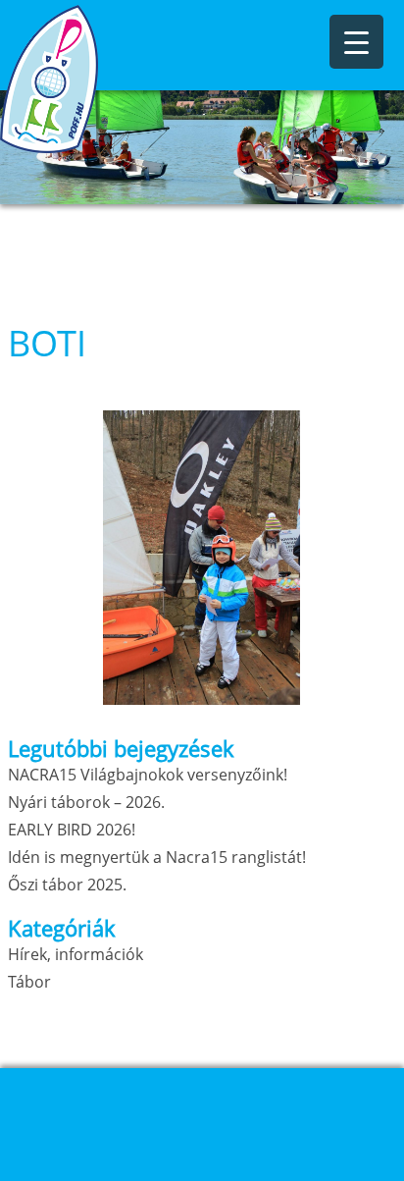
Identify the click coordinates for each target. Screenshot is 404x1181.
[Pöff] (98, 79)
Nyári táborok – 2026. (86, 802)
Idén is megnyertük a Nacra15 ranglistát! (157, 857)
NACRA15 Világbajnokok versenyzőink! (147, 774)
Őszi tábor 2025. (67, 884)
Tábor (29, 982)
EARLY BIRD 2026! (71, 829)
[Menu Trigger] (356, 42)
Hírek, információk (75, 954)
